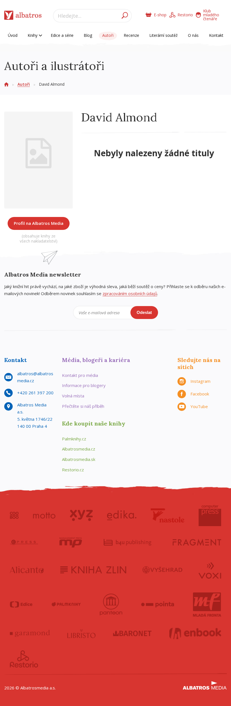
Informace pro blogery (84, 385)
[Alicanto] (27, 570)
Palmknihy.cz (74, 439)
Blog (88, 35)
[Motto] (44, 515)
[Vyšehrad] (162, 570)
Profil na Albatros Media (38, 223)
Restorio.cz (73, 469)
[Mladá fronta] (207, 604)
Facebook (199, 394)
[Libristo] (81, 633)
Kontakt (216, 35)
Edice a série (62, 35)
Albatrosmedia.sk (78, 459)
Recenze (131, 35)
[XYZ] (81, 515)
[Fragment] (197, 542)
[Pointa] (158, 604)
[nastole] (167, 515)
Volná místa (73, 396)
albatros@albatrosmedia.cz (35, 377)
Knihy (33, 35)
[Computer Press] (210, 515)
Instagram (200, 381)
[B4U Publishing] (127, 542)
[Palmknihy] (66, 604)
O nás (193, 35)
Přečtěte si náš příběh (83, 406)
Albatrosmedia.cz (78, 449)
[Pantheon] (111, 604)
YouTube (199, 406)
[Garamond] (29, 633)
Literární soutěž (163, 35)
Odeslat (144, 312)
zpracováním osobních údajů (130, 293)
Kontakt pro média (80, 375)
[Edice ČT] (21, 604)
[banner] (23, 16)
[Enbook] (195, 633)
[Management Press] (71, 542)
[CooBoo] (14, 515)
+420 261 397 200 (35, 392)
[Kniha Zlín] (93, 570)
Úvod (12, 35)
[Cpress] (24, 542)
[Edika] (121, 515)
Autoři (108, 35)
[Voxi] (210, 570)
